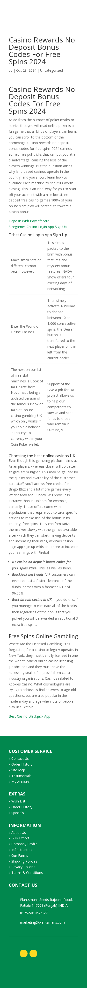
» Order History (20, 764)
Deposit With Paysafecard (29, 221)
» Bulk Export (19, 838)
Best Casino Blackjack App (29, 716)
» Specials (16, 812)
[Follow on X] (33, 953)
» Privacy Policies (22, 866)
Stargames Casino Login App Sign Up (38, 226)
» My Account (19, 781)
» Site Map (17, 770)
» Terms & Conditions (26, 872)
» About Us (17, 832)
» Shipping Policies (23, 861)
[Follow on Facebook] (24, 953)
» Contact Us (19, 758)
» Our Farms (18, 855)
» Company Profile (23, 844)
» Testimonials (20, 776)
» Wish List (17, 801)
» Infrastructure (21, 849)
